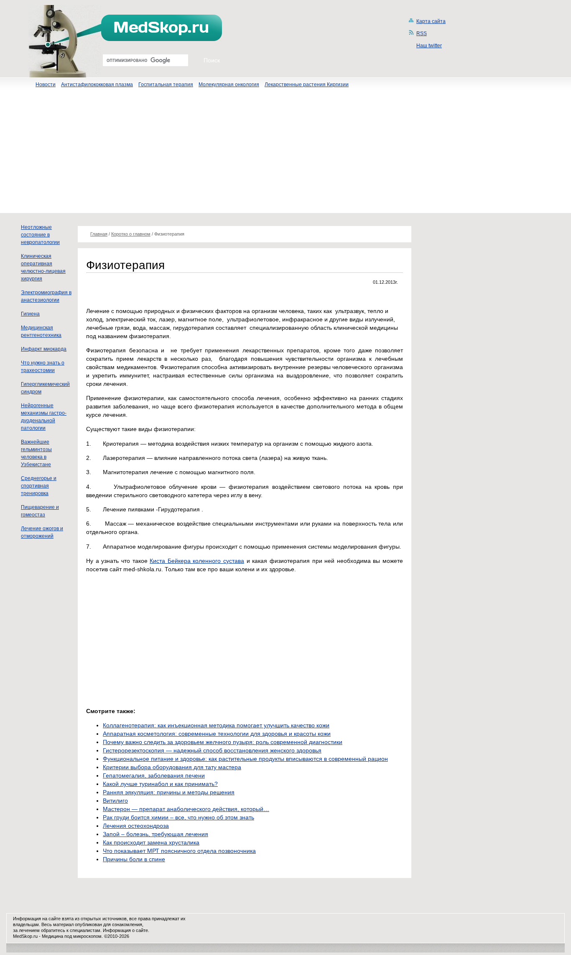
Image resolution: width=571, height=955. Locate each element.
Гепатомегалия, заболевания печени (154, 775)
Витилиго (115, 800)
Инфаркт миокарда (43, 349)
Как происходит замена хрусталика (151, 842)
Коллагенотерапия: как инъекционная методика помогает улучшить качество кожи (216, 725)
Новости (46, 84)
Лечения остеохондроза (136, 825)
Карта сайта (431, 21)
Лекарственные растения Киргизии (307, 84)
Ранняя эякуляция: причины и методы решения (169, 792)
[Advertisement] (285, 154)
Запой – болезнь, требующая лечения (155, 834)
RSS (421, 33)
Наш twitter (429, 46)
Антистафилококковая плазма (97, 84)
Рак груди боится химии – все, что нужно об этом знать (178, 817)
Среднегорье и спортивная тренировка (38, 485)
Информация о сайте (125, 930)
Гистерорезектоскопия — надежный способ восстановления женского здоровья (212, 750)
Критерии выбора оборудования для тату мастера (172, 767)
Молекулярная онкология (229, 84)
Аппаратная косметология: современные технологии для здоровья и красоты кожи (217, 733)
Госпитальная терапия (165, 84)
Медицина (52, 936)
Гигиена (30, 314)
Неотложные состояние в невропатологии (40, 234)
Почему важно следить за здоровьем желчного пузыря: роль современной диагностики (222, 742)
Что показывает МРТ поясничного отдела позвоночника (179, 850)
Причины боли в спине (134, 859)
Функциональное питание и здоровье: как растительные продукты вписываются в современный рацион (245, 758)
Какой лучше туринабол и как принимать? (160, 783)
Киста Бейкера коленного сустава (197, 560)
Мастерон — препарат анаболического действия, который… (186, 809)
